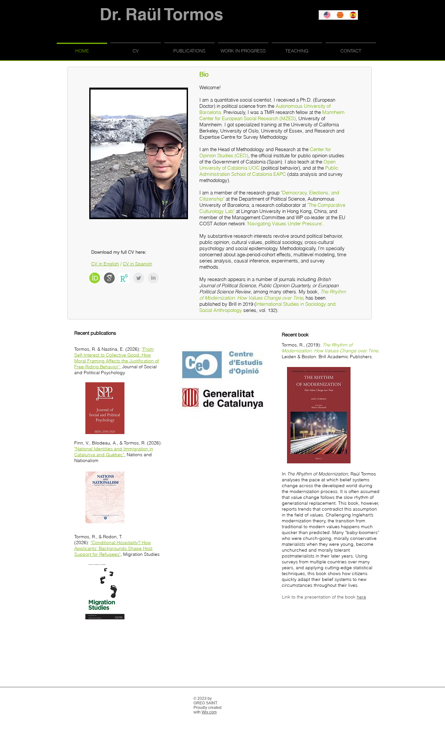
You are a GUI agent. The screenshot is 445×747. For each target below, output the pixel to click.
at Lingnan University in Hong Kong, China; (282, 211)
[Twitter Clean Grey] (138, 278)
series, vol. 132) (260, 310)
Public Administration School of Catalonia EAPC (268, 171)
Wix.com (209, 712)
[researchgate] (124, 278)
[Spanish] (351, 15)
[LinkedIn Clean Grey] (153, 278)
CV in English (105, 264)
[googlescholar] (109, 278)
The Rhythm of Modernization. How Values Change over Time (272, 295)
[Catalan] (338, 15)
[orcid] (94, 278)
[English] (325, 15)
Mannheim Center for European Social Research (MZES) (272, 115)
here (361, 597)
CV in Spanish (137, 264)
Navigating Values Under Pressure (285, 223)
